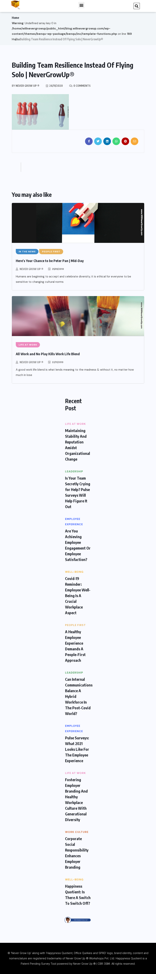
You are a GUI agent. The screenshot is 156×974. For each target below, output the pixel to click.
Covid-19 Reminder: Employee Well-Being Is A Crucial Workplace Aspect (77, 595)
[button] (81, 5)
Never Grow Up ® (31, 269)
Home (15, 18)
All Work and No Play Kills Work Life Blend (48, 354)
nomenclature (18, 958)
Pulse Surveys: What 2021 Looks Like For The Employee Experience (77, 749)
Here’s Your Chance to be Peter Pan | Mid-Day (50, 260)
